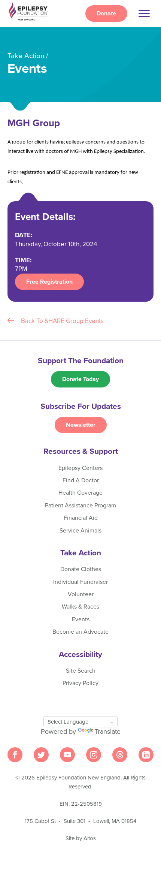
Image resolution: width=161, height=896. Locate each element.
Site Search (80, 671)
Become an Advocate (80, 632)
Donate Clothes (80, 569)
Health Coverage (80, 493)
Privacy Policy (80, 683)
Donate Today (80, 379)
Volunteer (81, 594)
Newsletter (80, 425)
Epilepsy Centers (80, 468)
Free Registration (49, 282)
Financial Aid (81, 518)
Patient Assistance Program (80, 505)
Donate (106, 13)
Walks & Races (80, 606)
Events (80, 619)
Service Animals (80, 530)
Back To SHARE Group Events (61, 321)
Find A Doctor (81, 480)
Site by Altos (81, 838)
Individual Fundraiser (80, 582)
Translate (108, 731)
